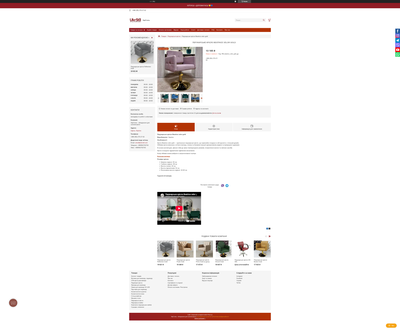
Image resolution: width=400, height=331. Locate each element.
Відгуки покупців (207, 280)
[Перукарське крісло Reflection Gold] (165, 249)
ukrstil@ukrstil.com (141, 143)
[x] (269, 229)
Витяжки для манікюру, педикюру (141, 278)
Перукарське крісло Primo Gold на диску (203, 261)
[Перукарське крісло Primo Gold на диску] (204, 249)
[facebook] (267, 229)
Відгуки (176, 30)
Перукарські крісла (174, 36)
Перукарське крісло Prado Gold (183, 261)
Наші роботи (185, 30)
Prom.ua (210, 314)
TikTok (238, 283)
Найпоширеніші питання (209, 276)
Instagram (239, 276)
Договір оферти (173, 285)
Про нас (227, 30)
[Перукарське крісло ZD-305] (243, 249)
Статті (193, 30)
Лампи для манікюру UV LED (140, 287)
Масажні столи (136, 298)
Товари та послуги (136, 30)
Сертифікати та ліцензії (175, 283)
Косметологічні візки (137, 294)
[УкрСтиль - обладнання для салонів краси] (135, 20)
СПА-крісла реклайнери (138, 280)
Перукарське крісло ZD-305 (243, 261)
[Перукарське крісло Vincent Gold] (223, 249)
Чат (393, 325)
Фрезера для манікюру (138, 285)
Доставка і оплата (203, 30)
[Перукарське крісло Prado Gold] (185, 249)
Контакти (219, 30)
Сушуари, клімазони (137, 307)
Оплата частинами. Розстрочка (177, 287)
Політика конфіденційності (221, 316)
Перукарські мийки (137, 303)
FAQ (212, 30)
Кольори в (161, 156)
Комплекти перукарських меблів (141, 305)
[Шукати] (263, 20)
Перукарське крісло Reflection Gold (164, 261)
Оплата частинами (165, 30)
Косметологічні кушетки (138, 291)
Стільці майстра (136, 296)
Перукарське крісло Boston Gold (260, 261)
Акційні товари (152, 30)
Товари (163, 36)
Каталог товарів (136, 276)
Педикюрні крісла (136, 283)
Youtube (238, 280)
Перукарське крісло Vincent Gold (221, 261)
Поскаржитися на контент (204, 316)
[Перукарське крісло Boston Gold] (262, 249)
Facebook (239, 278)
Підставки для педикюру (139, 289)
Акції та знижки (207, 278)
